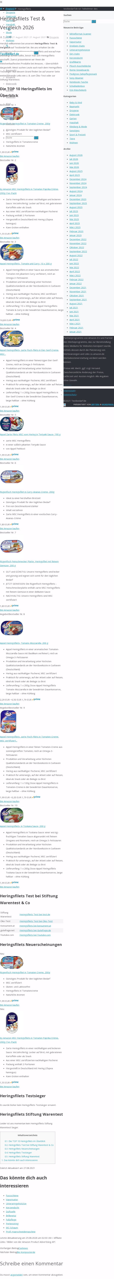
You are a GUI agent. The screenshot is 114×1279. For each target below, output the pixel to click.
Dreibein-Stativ (77, 45)
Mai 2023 (74, 219)
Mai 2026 (74, 167)
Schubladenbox (77, 85)
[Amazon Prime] (14, 152)
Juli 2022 (73, 259)
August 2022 (76, 255)
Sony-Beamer (76, 77)
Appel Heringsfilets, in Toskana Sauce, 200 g (22, 826)
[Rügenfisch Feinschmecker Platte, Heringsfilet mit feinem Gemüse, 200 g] (12, 557)
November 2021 (77, 291)
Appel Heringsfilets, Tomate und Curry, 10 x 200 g (26, 263)
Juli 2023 (73, 211)
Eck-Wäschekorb (77, 89)
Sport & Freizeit (77, 134)
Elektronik (74, 114)
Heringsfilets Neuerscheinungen (22, 1148)
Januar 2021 (75, 331)
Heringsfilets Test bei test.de (35, 914)
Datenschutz (70, 394)
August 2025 (76, 171)
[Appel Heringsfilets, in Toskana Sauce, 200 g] (12, 822)
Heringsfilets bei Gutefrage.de (35, 930)
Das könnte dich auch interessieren (20, 1160)
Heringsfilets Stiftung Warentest (22, 1156)
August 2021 (76, 303)
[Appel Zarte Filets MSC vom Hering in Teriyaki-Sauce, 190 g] (12, 430)
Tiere (72, 138)
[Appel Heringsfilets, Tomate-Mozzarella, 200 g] (12, 638)
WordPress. (108, 404)
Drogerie (54, 37)
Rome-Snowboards (79, 69)
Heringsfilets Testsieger (18, 1152)
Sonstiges (74, 130)
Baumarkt (74, 106)
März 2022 (75, 275)
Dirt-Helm (74, 53)
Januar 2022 (75, 283)
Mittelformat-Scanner (80, 33)
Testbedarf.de (9, 54)
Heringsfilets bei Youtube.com (35, 934)
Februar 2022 (76, 279)
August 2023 (76, 207)
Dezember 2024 (77, 179)
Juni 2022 (74, 263)
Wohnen (73, 142)
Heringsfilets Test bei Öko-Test (36, 921)
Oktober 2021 (76, 295)
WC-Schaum (12, 1227)
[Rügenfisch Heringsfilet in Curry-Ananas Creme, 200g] (12, 487)
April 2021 (74, 319)
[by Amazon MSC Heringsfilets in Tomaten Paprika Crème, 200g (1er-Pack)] (12, 185)
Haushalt (74, 122)
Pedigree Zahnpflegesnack (83, 73)
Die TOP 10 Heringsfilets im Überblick (25, 1141)
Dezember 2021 (77, 287)
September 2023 (78, 203)
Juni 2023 (74, 215)
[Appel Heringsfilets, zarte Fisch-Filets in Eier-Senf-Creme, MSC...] (12, 346)
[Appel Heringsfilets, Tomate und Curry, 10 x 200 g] (12, 259)
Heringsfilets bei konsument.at (35, 925)
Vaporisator (12, 1199)
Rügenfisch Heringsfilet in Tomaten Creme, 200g (25, 123)
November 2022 (77, 243)
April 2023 (74, 223)
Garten (73, 118)
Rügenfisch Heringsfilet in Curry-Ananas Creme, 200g (27, 491)
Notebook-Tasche (78, 81)
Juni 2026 (74, 163)
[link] (7, 45)
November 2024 (77, 183)
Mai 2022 (74, 267)
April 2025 (74, 175)
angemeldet (16, 1274)
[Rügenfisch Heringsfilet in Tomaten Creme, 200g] (12, 119)
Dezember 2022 (77, 239)
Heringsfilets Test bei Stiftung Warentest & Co (29, 1145)
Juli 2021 (73, 307)
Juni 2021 (74, 311)
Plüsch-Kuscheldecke (80, 65)
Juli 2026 (73, 159)
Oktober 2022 (76, 247)
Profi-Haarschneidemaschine (20, 1231)
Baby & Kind (75, 102)
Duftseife (10, 1211)
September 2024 (78, 187)
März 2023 (75, 227)
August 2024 (76, 191)
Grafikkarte (75, 61)
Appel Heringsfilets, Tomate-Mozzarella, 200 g (24, 643)
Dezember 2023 (77, 199)
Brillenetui (11, 1215)
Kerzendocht (12, 1207)
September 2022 (78, 251)
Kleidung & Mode (78, 126)
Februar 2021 (76, 327)
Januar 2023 (75, 235)
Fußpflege (11, 1219)
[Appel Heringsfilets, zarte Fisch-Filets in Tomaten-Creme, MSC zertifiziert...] (8, 732)
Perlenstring (12, 1223)
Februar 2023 (76, 231)
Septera (95, 404)
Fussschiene (12, 1195)
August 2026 (76, 155)
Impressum (69, 390)
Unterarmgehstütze (16, 1203)
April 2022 (74, 271)
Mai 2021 (74, 315)
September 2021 (78, 299)
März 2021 (75, 323)
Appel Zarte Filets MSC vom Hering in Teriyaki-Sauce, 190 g (30, 434)
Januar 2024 (75, 195)
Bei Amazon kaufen (9, 156)
